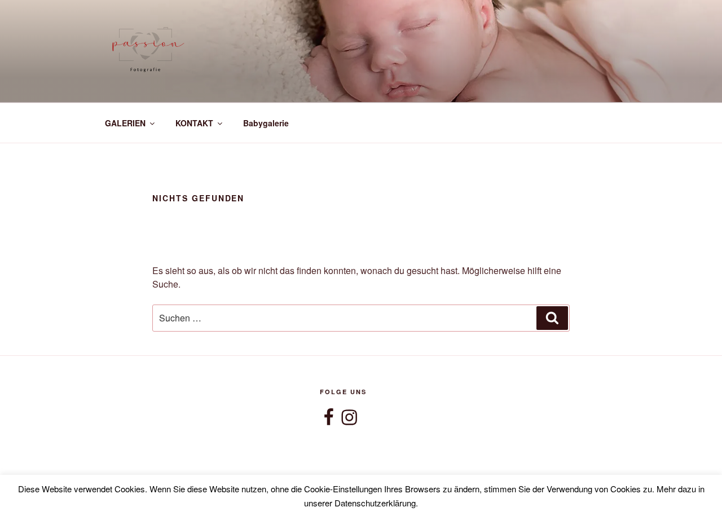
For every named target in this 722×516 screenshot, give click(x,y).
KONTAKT (194, 123)
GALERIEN (125, 123)
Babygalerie (266, 123)
